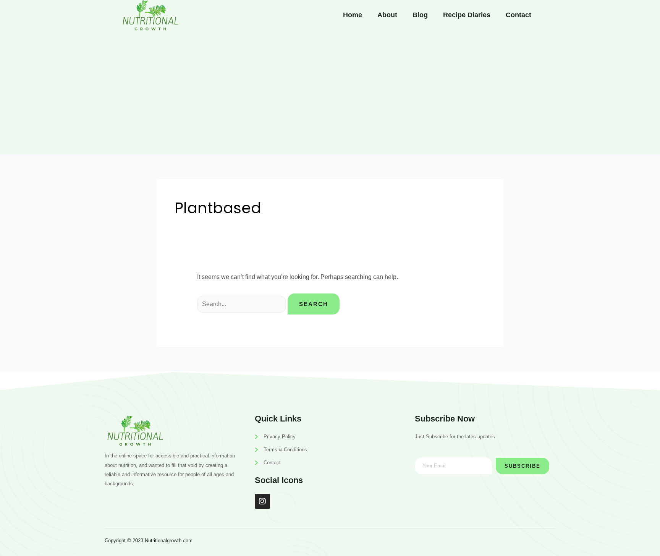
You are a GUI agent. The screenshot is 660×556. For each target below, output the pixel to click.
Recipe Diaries (466, 15)
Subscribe (522, 466)
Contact (518, 15)
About (387, 15)
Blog (420, 15)
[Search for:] (242, 304)
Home (352, 15)
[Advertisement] (330, 93)
